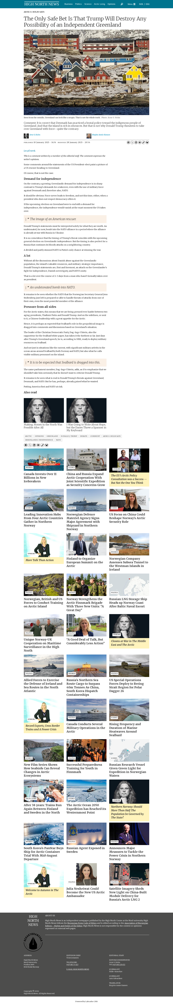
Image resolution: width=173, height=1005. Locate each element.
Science (87, 4)
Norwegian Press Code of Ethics (82, 923)
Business (68, 4)
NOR (141, 4)
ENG (148, 4)
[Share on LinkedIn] (136, 142)
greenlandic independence (39, 440)
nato (58, 440)
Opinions (111, 4)
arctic (28, 436)
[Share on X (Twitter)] (132, 142)
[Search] (122, 4)
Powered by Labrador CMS (86, 1001)
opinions (39, 436)
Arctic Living (99, 4)
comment (95, 436)
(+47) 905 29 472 (119, 965)
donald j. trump (69, 436)
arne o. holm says (112, 436)
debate (83, 436)
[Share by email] (139, 142)
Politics (78, 4)
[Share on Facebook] (128, 142)
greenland (52, 436)
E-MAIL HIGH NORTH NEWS (77, 969)
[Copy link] (143, 142)
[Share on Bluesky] (147, 142)
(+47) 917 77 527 (72, 965)
